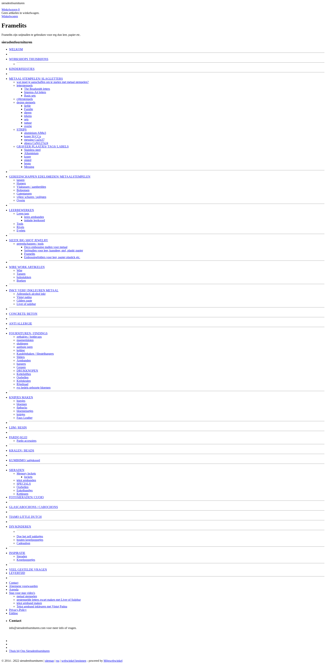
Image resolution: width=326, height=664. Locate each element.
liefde (27, 105)
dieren (28, 112)
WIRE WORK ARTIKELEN (27, 267)
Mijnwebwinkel (113, 660)
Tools (20, 223)
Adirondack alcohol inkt (31, 293)
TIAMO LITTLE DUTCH (25, 516)
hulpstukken (24, 277)
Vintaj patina (24, 297)
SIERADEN (16, 470)
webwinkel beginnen (73, 660)
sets (26, 119)
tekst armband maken (29, 603)
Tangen (21, 273)
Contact (13, 582)
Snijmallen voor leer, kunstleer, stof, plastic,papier (53, 250)
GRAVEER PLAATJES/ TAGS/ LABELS (43, 146)
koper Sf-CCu (32, 136)
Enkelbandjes (25, 490)
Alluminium (31, 153)
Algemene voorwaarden (23, 586)
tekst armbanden (26, 480)
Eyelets (21, 230)
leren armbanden (34, 217)
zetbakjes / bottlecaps (29, 336)
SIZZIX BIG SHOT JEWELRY (28, 240)
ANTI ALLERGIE (20, 323)
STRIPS (22, 129)
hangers (21, 363)
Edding (13, 613)
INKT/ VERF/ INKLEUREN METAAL (33, 290)
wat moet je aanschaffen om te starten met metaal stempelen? (53, 82)
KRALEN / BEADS (21, 450)
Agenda (13, 589)
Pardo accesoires (26, 440)
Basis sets (30, 95)
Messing (29, 166)
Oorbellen (22, 377)
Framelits (29, 253)
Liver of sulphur (26, 304)
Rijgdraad (22, 384)
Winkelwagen (10, 16)
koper (27, 156)
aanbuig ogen (25, 346)
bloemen (22, 404)
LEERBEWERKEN (21, 210)
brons (27, 163)
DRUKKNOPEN (27, 370)
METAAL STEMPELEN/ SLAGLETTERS (36, 78)
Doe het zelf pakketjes (30, 536)
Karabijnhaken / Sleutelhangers (35, 353)
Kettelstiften (24, 374)
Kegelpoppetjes (26, 559)
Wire (19, 270)
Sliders (21, 357)
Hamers (21, 183)
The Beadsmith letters (37, 88)
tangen (21, 180)
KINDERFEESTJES (22, 68)
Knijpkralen (24, 380)
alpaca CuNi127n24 (36, 143)
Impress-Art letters (35, 92)
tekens (28, 116)
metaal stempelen (27, 596)
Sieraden (22, 556)
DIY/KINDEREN (20, 526)
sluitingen (22, 343)
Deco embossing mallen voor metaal (45, 247)
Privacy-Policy (18, 609)
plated (27, 160)
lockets (28, 476)
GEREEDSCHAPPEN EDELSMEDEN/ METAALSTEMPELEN (49, 176)
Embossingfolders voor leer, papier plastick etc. (52, 257)
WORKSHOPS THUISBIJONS (28, 59)
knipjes (21, 414)
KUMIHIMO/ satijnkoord (24, 460)
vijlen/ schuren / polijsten (31, 197)
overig (28, 126)
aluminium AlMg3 (35, 132)
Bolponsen (23, 190)
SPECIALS (24, 483)
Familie (28, 109)
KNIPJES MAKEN (21, 397)
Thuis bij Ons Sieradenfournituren (29, 651)
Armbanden (24, 360)
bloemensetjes (25, 411)
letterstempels (25, 85)
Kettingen (22, 493)
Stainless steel (32, 149)
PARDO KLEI (18, 437)
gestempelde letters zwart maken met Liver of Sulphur (49, 599)
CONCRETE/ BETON (23, 313)
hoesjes (21, 400)
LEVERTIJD (17, 573)
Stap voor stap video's (22, 592)
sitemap (49, 660)
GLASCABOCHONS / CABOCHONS (33, 507)
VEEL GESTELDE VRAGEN (28, 569)
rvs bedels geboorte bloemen (34, 387)
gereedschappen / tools (30, 243)
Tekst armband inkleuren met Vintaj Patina (42, 606)
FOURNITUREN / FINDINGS (28, 333)
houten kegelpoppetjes (30, 539)
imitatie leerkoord (34, 220)
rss (57, 660)
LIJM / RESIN (18, 427)
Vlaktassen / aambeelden (31, 186)
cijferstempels (25, 99)
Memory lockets (26, 473)
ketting (21, 350)
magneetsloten (25, 340)
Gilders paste (24, 300)
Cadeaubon (23, 543)
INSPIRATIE (17, 553)
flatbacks (22, 407)
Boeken (21, 280)
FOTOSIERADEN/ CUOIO (26, 497)
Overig (21, 200)
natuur (28, 122)
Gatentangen (24, 193)
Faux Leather (24, 417)
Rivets (20, 227)
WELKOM (16, 49)
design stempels (26, 102)
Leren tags (23, 213)
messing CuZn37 (34, 139)
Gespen (21, 367)
